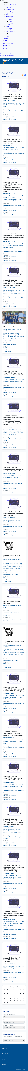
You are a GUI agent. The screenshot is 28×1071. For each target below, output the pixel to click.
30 (4, 1002)
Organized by (6, 118)
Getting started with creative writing (13, 642)
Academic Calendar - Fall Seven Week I (13, 111)
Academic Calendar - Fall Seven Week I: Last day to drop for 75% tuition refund (12, 96)
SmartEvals (9, 28)
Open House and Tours (9, 344)
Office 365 (12, 21)
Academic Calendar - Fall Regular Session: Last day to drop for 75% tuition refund (13, 469)
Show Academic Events (9, 1014)
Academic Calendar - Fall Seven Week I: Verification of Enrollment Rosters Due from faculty (13, 914)
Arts (22, 53)
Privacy (3, 1059)
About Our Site (5, 1053)
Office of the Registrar (9, 119)
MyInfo (7, 26)
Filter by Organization (8, 1025)
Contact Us (4, 1048)
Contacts (5, 114)
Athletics (2, 55)
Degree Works (9, 13)
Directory (5, 40)
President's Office (8, 43)
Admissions (11, 53)
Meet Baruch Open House (12, 327)
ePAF (7, 14)
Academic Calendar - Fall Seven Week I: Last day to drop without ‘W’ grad (12, 778)
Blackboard (9, 6)
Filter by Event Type (8, 1019)
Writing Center (7, 351)
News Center (6, 45)
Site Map (4, 1064)
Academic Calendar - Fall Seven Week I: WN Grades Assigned (12, 959)
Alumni (12, 55)
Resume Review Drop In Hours (11, 556)
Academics (17, 53)
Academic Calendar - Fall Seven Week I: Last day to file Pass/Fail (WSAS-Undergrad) (14, 689)
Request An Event (9, 1034)
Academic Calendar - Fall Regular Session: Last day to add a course (13, 513)
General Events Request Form (11, 612)
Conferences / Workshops (10, 574)
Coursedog (24, 1069)
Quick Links (3, 1)
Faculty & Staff (10, 16)
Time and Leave (10, 31)
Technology (6, 47)
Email (10, 18)
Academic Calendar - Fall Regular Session (12, 439)
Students (7, 55)
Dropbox (11, 23)
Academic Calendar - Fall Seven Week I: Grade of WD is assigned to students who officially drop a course (13, 282)
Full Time (11, 33)
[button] (4, 987)
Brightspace (9, 7)
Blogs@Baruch (10, 9)
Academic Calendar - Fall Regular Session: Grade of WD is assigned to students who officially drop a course (13, 821)
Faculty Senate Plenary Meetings (11, 602)
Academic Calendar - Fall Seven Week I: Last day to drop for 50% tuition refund (13, 373)
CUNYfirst (8, 11)
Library (5, 42)
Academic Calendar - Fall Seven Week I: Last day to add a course (12, 141)
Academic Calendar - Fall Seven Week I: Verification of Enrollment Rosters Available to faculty (13, 236)
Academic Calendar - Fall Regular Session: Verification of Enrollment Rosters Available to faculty (13, 868)
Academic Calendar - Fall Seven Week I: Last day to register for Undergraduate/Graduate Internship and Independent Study (13, 186)
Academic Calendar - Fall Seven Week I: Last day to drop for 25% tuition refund (13, 733)
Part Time (11, 35)
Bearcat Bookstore (11, 4)
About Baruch (3, 53)
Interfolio (8, 24)
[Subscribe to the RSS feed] (22, 75)
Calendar (5, 38)
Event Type (6, 109)
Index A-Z (5, 48)
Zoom (7, 36)
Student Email (9, 30)
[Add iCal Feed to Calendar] (25, 75)
